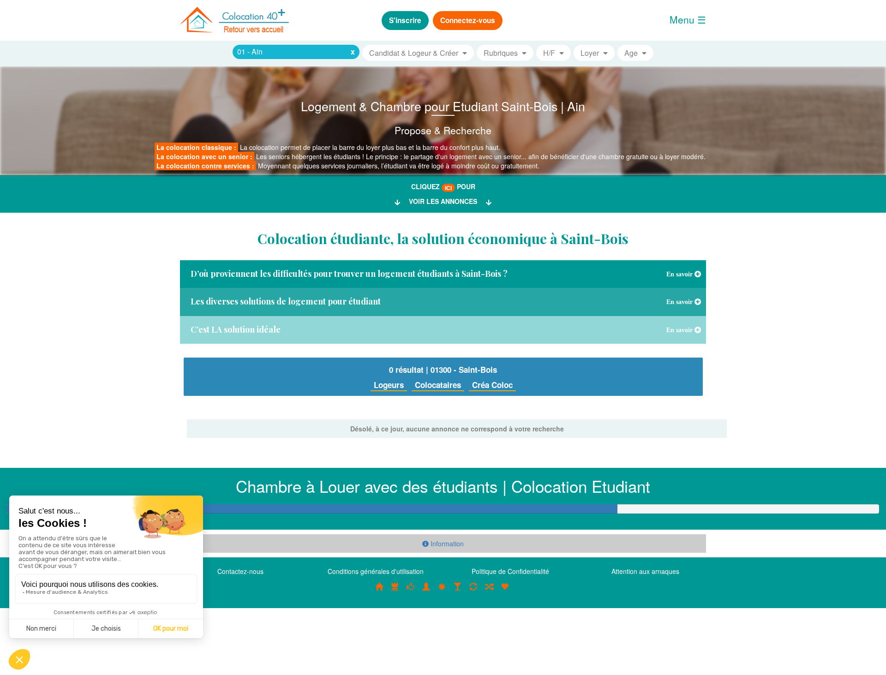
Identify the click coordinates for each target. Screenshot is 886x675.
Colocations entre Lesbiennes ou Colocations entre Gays (457, 591)
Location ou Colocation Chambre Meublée (395, 591)
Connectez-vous (467, 20)
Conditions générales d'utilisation (376, 571)
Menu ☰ (688, 19)
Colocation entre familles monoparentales (504, 591)
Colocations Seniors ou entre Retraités (442, 591)
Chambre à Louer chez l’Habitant (410, 591)
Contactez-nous (240, 571)
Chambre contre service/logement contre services (473, 591)
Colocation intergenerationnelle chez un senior (489, 591)
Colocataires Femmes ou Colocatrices (426, 591)
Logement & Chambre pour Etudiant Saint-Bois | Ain (443, 106)
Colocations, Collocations (379, 591)
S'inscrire (405, 20)
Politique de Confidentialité (510, 571)
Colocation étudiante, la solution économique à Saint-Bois (443, 238)
